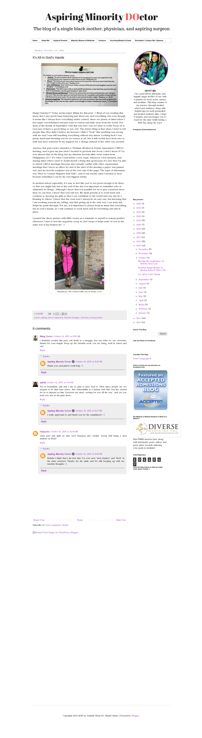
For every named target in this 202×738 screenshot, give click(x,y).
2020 (139, 225)
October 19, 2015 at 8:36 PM (88, 361)
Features (102, 41)
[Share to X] (60, 313)
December (144, 249)
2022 (139, 216)
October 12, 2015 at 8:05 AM (66, 336)
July (141, 288)
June (141, 292)
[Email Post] (49, 313)
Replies (46, 356)
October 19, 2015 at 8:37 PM (88, 411)
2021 (139, 220)
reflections (84, 317)
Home (35, 41)
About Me (45, 41)
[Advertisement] (150, 558)
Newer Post (39, 520)
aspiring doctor (47, 317)
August (142, 283)
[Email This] (54, 313)
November (144, 253)
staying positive (96, 317)
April (141, 300)
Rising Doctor (46, 336)
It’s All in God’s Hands (149, 274)
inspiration (58, 317)
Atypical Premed (60, 41)
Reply (42, 350)
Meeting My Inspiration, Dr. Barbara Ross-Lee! (151, 262)
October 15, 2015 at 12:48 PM (64, 431)
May (141, 296)
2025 (139, 203)
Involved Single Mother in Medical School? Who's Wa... (152, 268)
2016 (139, 241)
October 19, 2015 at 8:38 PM (88, 454)
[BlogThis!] (57, 313)
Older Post (121, 520)
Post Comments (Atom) (57, 525)
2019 (139, 229)
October (143, 258)
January (143, 313)
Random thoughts (71, 317)
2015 (139, 245)
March (142, 304)
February (143, 309)
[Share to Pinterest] (65, 313)
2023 (139, 212)
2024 (139, 208)
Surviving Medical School (120, 41)
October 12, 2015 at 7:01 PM (60, 382)
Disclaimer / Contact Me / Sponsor (149, 41)
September (144, 279)
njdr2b (43, 382)
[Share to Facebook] (63, 313)
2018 (139, 233)
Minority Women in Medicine (83, 41)
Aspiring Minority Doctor (59, 361)
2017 (138, 237)
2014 (139, 318)
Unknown (45, 431)
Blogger (135, 715)
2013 (139, 322)
